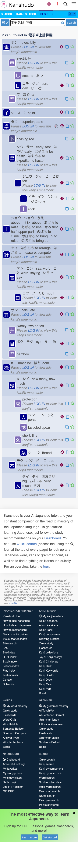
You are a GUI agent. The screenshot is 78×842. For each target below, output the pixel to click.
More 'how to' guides (15, 634)
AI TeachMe (46, 710)
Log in (6, 786)
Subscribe (9, 684)
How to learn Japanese (17, 625)
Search (71, 22)
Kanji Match (46, 684)
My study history (12, 777)
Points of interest (49, 805)
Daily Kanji (9, 782)
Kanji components (50, 634)
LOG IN (28, 46)
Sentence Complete (15, 733)
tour (46, 566)
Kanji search (46, 764)
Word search (47, 777)
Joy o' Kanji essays (50, 657)
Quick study (46, 643)
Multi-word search (50, 786)
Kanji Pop (45, 688)
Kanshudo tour (12, 616)
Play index (9, 670)
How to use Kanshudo (16, 621)
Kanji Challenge (48, 661)
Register (17, 786)
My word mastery (16, 706)
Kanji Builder (46, 675)
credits (13, 603)
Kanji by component (51, 768)
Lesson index (11, 666)
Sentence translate (50, 782)
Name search (47, 796)
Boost (42, 693)
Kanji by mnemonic (50, 773)
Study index (10, 661)
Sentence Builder (13, 728)
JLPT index (9, 657)
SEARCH (6, 14)
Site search (9, 643)
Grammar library (49, 719)
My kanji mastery (52, 616)
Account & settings (14, 764)
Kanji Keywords (48, 670)
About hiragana (48, 621)
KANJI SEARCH (26, 14)
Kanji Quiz (45, 666)
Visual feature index (15, 639)
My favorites (10, 768)
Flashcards (45, 648)
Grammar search (49, 791)
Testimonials (10, 675)
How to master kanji (15, 630)
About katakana (48, 625)
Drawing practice (49, 639)
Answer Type (11, 737)
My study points (12, 773)
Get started (50, 837)
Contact (7, 679)
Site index (9, 652)
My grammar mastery (55, 706)
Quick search (27, 543)
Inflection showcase (51, 724)
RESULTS (46, 14)
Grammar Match (49, 737)
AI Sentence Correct (51, 715)
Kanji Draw (45, 679)
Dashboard (52, 537)
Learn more (29, 837)
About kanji (45, 630)
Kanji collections (48, 652)
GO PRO (8, 791)
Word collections (13, 742)
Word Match (10, 724)
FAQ (6, 648)
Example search (48, 800)
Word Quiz (9, 719)
